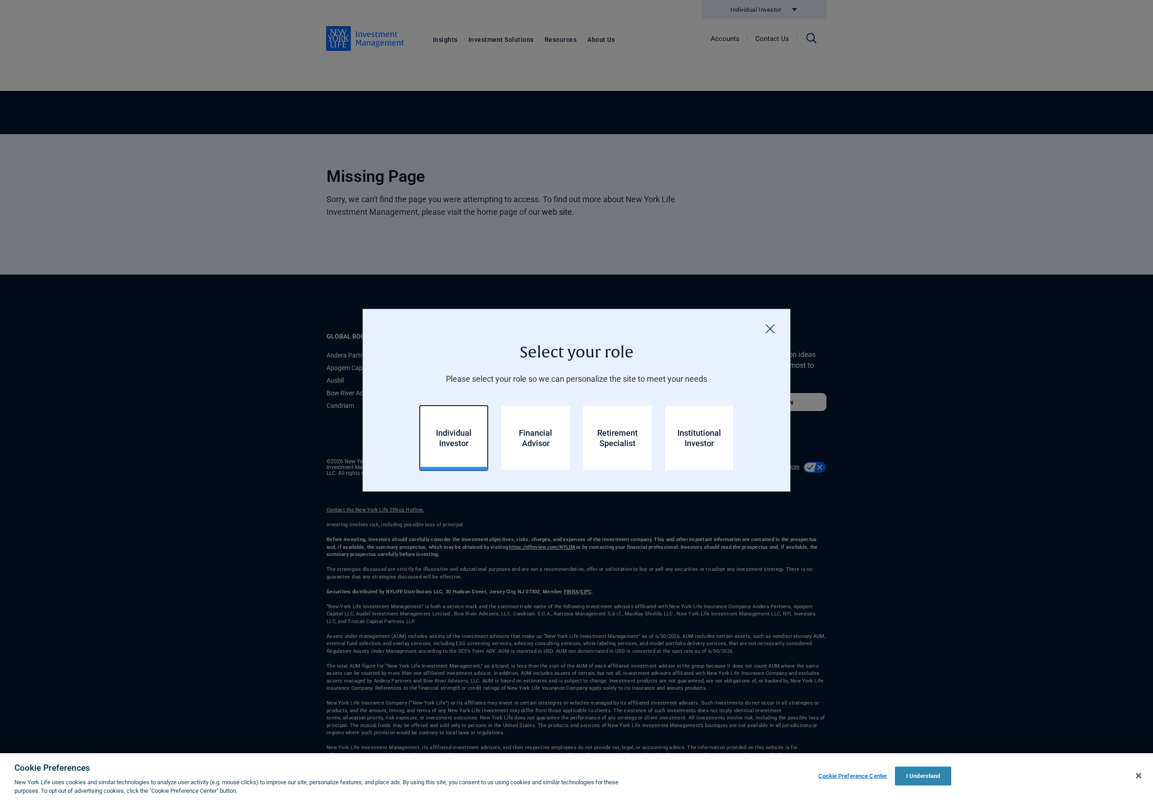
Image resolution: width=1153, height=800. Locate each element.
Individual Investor (454, 437)
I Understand (923, 776)
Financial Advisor (535, 437)
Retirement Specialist (617, 437)
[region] (576, 776)
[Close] (770, 329)
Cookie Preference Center (852, 776)
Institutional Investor (699, 437)
